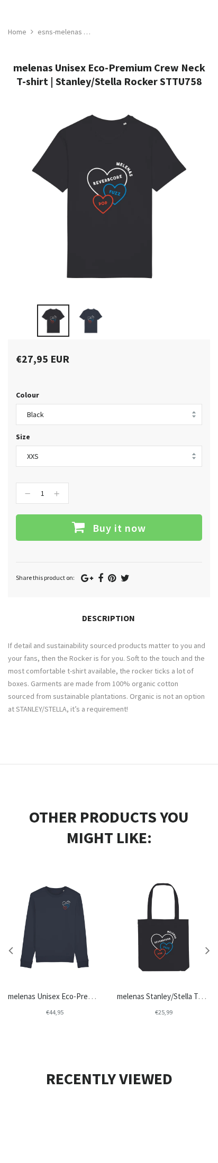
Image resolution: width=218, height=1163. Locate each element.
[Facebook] (100, 578)
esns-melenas (60, 31)
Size (23, 436)
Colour (27, 395)
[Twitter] (125, 578)
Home (17, 31)
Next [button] (207, 950)
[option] (53, 320)
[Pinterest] (112, 578)
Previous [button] (10, 950)
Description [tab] (108, 618)
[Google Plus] (87, 578)
